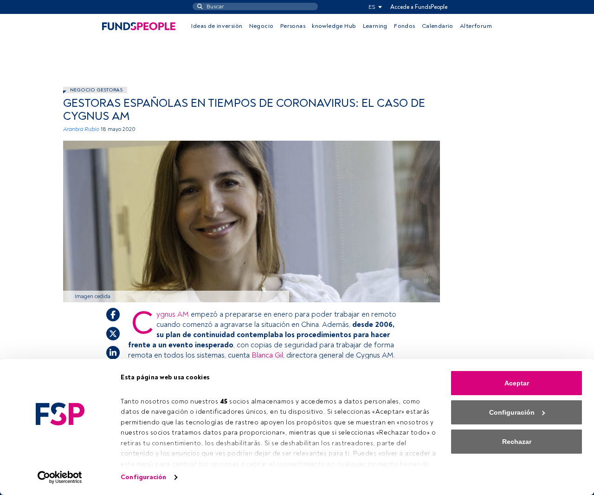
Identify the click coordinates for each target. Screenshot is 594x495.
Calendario (437, 26)
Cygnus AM (172, 314)
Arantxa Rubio (81, 129)
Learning (375, 26)
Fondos (404, 26)
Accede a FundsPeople (418, 7)
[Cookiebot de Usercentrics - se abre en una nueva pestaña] (60, 477)
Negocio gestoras (96, 90)
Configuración (143, 477)
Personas (292, 26)
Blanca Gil (267, 355)
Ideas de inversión (216, 26)
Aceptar (516, 383)
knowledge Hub (334, 26)
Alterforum (476, 26)
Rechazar (516, 441)
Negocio (261, 26)
